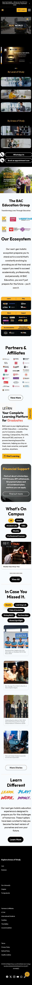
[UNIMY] (13, 219)
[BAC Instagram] (14, 976)
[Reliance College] (25, 229)
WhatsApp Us (18, 155)
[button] (15, 68)
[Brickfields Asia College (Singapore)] (4, 229)
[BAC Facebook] (7, 976)
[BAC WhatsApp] (21, 976)
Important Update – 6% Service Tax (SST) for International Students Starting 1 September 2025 (14, 3)
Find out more (16, 494)
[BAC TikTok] (25, 976)
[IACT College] (14, 229)
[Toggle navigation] (29, 10)
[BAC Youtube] (18, 976)
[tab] (11, 520)
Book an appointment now (18, 160)
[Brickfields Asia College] (4, 219)
